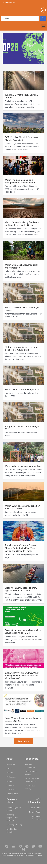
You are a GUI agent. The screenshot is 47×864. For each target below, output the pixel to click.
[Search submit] (43, 18)
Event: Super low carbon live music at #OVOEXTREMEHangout (23, 631)
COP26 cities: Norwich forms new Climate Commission (21, 138)
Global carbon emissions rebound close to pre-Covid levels (21, 348)
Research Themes (12, 801)
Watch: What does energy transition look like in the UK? (22, 507)
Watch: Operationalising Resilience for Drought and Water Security (22, 223)
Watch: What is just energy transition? (23, 466)
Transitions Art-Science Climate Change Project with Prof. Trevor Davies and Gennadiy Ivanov (21, 548)
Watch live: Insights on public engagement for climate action (20, 181)
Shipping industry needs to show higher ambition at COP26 (21, 589)
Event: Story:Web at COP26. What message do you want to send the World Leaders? (22, 675)
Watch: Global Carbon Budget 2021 (22, 389)
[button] (43, 26)
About (10, 758)
